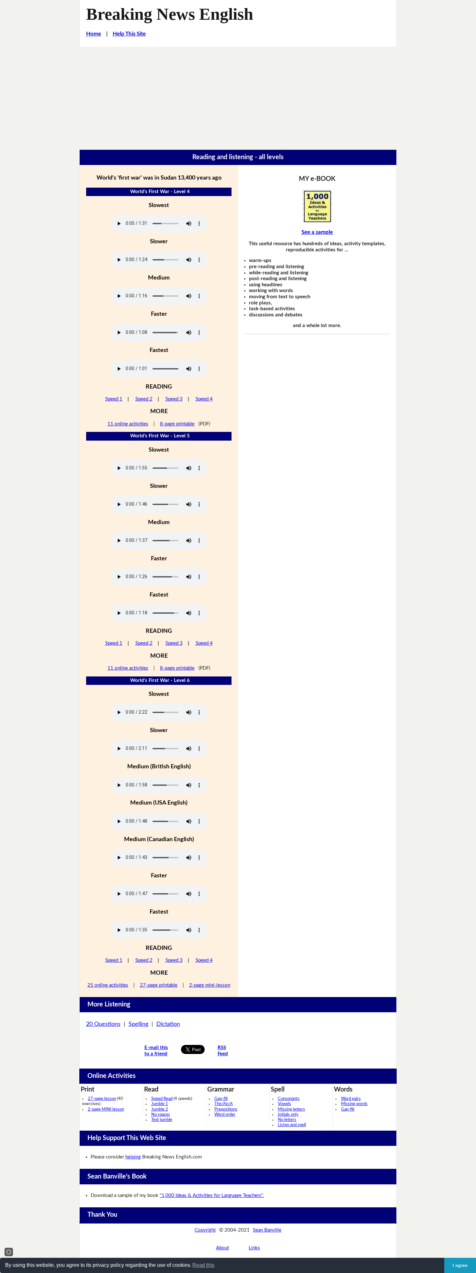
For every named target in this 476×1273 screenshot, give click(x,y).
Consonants (289, 1099)
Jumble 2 (159, 1109)
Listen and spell (292, 1125)
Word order (224, 1115)
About (222, 1248)
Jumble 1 (159, 1104)
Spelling (138, 1024)
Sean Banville (267, 1230)
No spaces (160, 1115)
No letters (287, 1120)
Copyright (205, 1230)
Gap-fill (221, 1099)
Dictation (168, 1024)
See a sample (317, 232)
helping (133, 1157)
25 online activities (107, 985)
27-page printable (158, 985)
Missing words (354, 1104)
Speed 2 (144, 399)
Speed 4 (204, 399)
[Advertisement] (238, 95)
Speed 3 (174, 399)
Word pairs (351, 1099)
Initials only (288, 1115)
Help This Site (129, 34)
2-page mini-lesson (209, 985)
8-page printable (177, 424)
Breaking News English (169, 14)
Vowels (284, 1104)
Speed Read (162, 1099)
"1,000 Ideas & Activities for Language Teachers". (212, 1195)
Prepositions (225, 1109)
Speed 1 (113, 399)
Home (93, 34)
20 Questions (103, 1024)
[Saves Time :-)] (317, 206)
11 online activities (128, 424)
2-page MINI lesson (106, 1109)
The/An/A (223, 1104)
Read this (203, 1265)
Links (254, 1248)
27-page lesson (102, 1099)
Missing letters (291, 1109)
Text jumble (161, 1120)
